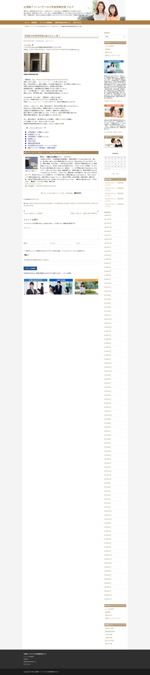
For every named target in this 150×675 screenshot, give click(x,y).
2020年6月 (107, 251)
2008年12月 (108, 595)
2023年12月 (108, 239)
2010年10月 (108, 519)
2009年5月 (107, 575)
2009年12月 (108, 555)
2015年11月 (107, 367)
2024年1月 (107, 235)
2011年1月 (107, 507)
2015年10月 (108, 371)
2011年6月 (107, 495)
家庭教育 (49, 203)
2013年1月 (107, 431)
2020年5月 (107, 255)
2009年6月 (107, 571)
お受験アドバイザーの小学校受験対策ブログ (49, 6)
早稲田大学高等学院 (42, 79)
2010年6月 (107, 535)
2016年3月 (107, 351)
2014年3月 (107, 411)
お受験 (31, 203)
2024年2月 (107, 231)
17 (112, 164)
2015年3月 (107, 399)
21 (124, 164)
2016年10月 (108, 327)
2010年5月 (107, 539)
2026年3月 (107, 215)
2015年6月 (107, 387)
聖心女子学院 (109, 640)
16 (109, 164)
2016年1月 (107, 359)
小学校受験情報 (58, 203)
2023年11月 (108, 243)
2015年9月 (107, 375)
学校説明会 (67, 49)
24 (112, 166)
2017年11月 (107, 287)
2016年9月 (107, 331)
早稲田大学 (32, 49)
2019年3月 (107, 259)
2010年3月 (107, 547)
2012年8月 (107, 439)
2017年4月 (107, 303)
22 (105, 166)
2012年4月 (107, 455)
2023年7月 (107, 247)
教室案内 (26, 659)
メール (52, 243)
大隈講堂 (40, 49)
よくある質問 (109, 46)
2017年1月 (107, 315)
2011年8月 (107, 487)
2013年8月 (107, 423)
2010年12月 (108, 511)
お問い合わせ (27, 664)
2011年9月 (107, 483)
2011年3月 (107, 499)
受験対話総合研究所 (60, 15)
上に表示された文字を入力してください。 (37, 260)
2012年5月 (107, 451)
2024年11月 (108, 227)
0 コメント (50, 41)
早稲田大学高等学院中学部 (54, 49)
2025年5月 (107, 219)
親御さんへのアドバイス (112, 55)
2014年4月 (107, 407)
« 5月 (113, 174)
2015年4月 (107, 395)
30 (109, 169)
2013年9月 (107, 419)
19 (118, 164)
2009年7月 (107, 567)
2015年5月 (107, 391)
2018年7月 (107, 263)
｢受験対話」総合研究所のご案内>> (113, 101)
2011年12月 (107, 471)
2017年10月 (108, 291)
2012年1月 (107, 467)
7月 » (117, 174)
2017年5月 (107, 299)
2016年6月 (107, 339)
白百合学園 (108, 634)
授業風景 (108, 49)
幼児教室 (66, 203)
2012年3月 (107, 459)
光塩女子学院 (109, 628)
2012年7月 (107, 443)
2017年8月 (107, 295)
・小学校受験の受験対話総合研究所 (42, 186)
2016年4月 (107, 347)
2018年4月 (107, 267)
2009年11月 (108, 559)
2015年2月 (107, 403)
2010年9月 (107, 523)
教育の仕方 (40, 41)
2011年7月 (107, 491)
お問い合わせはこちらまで (33, 184)
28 (124, 166)
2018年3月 (107, 271)
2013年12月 (108, 415)
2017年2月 (107, 311)
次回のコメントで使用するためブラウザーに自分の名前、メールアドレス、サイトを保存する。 (55, 251)
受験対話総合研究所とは (30, 661)
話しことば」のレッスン (36, 102)
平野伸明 (55, 47)
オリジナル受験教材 (29, 656)
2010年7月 (107, 531)
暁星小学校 (108, 644)
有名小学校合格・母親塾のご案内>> (113, 132)
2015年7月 (107, 383)
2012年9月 (107, 435)
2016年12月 (108, 319)
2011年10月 (107, 479)
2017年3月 (107, 307)
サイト (78, 243)
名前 (25, 243)
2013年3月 (107, 427)
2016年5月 (107, 343)
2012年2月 (107, 463)
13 (121, 162)
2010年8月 (107, 527)
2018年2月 (107, 275)
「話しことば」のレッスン (46, 82)
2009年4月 (107, 579)
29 (105, 169)
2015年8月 (107, 379)
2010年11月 (107, 515)
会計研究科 (42, 99)
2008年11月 (108, 599)
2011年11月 (107, 475)
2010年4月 (107, 543)
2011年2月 (107, 503)
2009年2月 (107, 587)
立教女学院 (108, 637)
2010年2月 (107, 551)
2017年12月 (108, 283)
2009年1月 (107, 591)
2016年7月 (107, 335)
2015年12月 (108, 363)
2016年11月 (107, 323)
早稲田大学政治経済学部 (59, 79)
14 (124, 162)
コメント (27, 227)
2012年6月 (107, 447)
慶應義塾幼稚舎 (110, 631)
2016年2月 (107, 355)
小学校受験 (27, 47)
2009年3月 (107, 583)
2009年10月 (108, 563)
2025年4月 (107, 223)
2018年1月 (107, 279)
